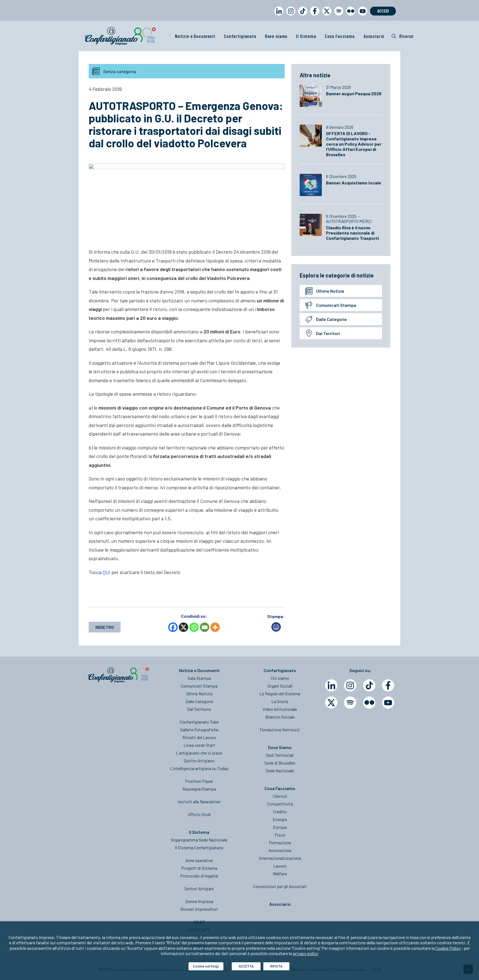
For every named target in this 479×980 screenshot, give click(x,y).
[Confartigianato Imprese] (120, 36)
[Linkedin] (331, 685)
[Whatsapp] (194, 627)
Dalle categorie (331, 319)
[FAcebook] (388, 685)
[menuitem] (277, 16)
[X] (183, 627)
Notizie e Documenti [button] (195, 36)
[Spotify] (350, 702)
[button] (402, 36)
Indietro (104, 627)
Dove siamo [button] (276, 36)
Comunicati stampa (336, 305)
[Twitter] (331, 702)
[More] (215, 627)
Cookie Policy (448, 948)
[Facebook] (173, 627)
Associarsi (373, 36)
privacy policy (305, 953)
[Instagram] (350, 685)
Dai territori (328, 333)
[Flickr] (369, 702)
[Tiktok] (369, 685)
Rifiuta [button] (276, 966)
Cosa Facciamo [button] (340, 36)
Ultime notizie (330, 291)
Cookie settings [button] (206, 966)
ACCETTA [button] (246, 966)
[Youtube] (388, 702)
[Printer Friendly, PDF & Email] (276, 629)
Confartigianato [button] (240, 36)
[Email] (204, 627)
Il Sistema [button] (306, 36)
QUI (106, 572)
